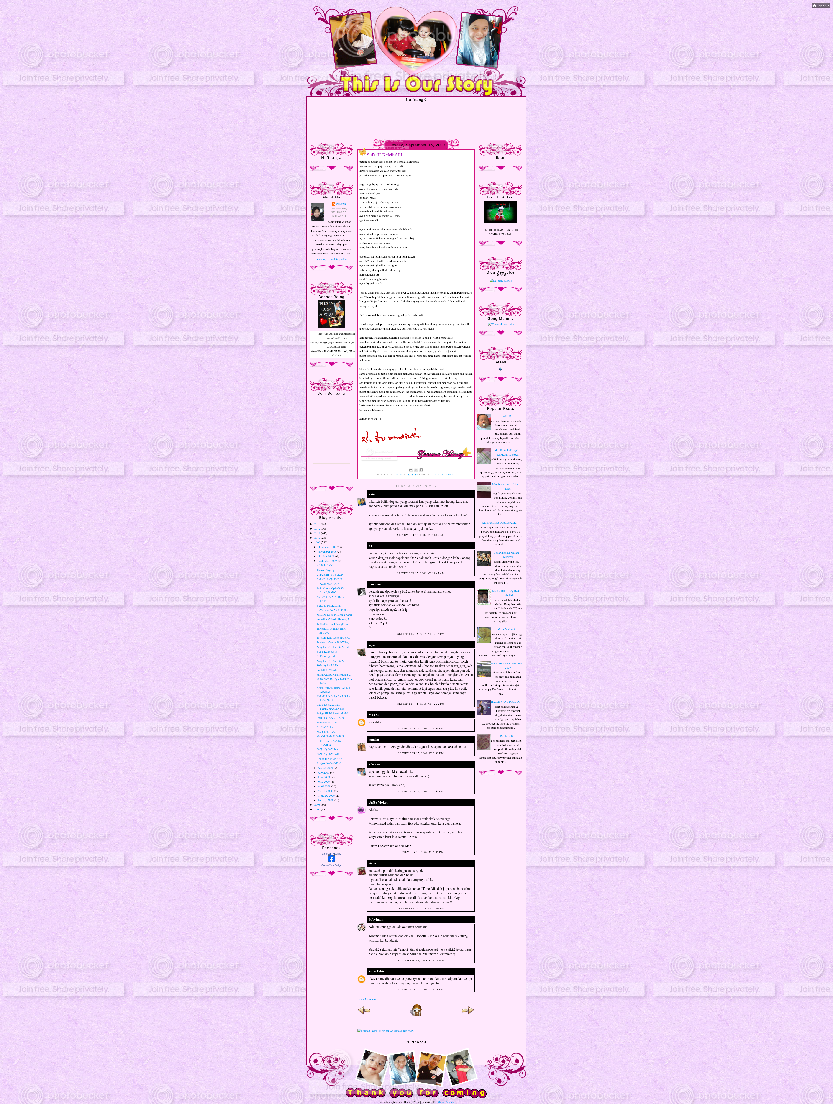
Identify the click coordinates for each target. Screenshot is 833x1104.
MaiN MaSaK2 (506, 629)
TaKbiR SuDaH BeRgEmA (332, 624)
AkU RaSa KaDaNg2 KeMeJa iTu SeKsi (506, 452)
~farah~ (374, 764)
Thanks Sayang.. (326, 570)
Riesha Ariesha (446, 1102)
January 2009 (326, 800)
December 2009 (327, 547)
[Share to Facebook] (421, 470)
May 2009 (324, 782)
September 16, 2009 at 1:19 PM (421, 989)
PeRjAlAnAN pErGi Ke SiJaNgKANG (330, 590)
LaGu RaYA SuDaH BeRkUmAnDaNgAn (330, 706)
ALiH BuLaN (324, 565)
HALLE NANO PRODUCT (506, 702)
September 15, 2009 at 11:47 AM (421, 573)
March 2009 (325, 791)
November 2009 (327, 551)
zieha (372, 863)
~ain (372, 494)
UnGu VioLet (378, 802)
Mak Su (374, 714)
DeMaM (506, 416)
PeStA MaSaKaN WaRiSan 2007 (506, 665)
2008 (317, 805)
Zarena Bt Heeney (331, 853)
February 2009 (327, 795)
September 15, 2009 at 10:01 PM (421, 908)
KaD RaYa (323, 633)
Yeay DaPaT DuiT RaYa (331, 661)
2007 (317, 809)
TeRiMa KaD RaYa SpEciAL (333, 638)
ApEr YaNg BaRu (327, 656)
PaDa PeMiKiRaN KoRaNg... (334, 674)
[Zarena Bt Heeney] (331, 861)
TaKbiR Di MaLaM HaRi (331, 628)
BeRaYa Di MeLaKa (329, 605)
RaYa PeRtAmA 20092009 (332, 610)
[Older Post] (468, 1015)
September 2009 (328, 561)
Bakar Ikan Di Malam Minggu (506, 555)
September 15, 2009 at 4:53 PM (421, 791)
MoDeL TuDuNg (326, 732)
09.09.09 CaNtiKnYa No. (331, 718)
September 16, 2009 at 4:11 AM (421, 960)
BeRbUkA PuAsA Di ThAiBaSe (329, 743)
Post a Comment (367, 999)
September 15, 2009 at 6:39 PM (421, 852)
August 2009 (326, 768)
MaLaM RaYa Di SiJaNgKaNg (334, 615)
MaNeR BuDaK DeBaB (330, 736)
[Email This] (411, 470)
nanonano (375, 584)
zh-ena (341, 204)
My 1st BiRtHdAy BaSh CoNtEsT (506, 593)
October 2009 (326, 556)
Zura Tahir (376, 971)
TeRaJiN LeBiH (506, 736)
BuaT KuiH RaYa (327, 651)
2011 (317, 533)
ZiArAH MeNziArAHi (329, 584)
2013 (317, 524)
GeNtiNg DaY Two (328, 749)
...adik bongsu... (443, 474)
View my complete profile (331, 259)
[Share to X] (416, 470)
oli (370, 545)
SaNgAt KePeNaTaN (329, 763)
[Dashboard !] (821, 6)
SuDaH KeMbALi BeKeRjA (333, 619)
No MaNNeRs (325, 727)
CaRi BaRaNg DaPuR (329, 579)
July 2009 (324, 772)
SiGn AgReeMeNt (327, 665)
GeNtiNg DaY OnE (328, 754)
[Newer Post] (364, 1015)
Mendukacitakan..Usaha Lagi (506, 486)
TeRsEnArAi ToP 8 (328, 722)
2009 (317, 542)
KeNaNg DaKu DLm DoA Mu (499, 523)
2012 (317, 528)
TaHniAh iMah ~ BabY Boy (333, 642)
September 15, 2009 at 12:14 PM (421, 633)
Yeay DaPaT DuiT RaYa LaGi (334, 647)
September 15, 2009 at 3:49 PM (421, 753)
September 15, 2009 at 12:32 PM (421, 703)
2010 (317, 538)
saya (372, 644)
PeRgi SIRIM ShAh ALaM (332, 713)
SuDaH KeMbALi (327, 670)
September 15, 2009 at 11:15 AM (421, 534)
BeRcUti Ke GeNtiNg (329, 759)
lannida (374, 739)
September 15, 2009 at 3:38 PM (421, 728)
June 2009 (324, 777)
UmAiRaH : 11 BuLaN (330, 574)
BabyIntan (376, 919)
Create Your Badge (331, 865)
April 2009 (324, 786)
